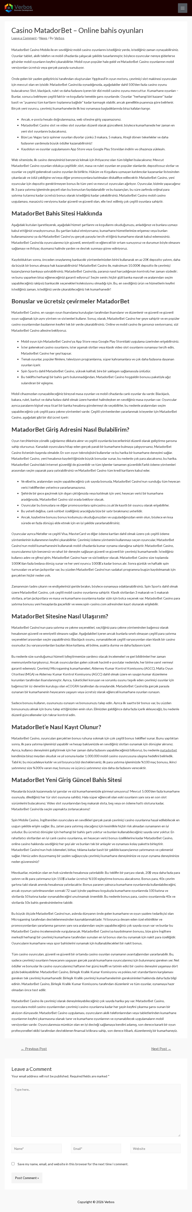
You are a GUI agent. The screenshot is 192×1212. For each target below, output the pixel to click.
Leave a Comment (24, 38)
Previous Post (34, 1049)
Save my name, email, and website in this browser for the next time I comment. (73, 1164)
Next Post (161, 1049)
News (43, 38)
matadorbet (168, 750)
